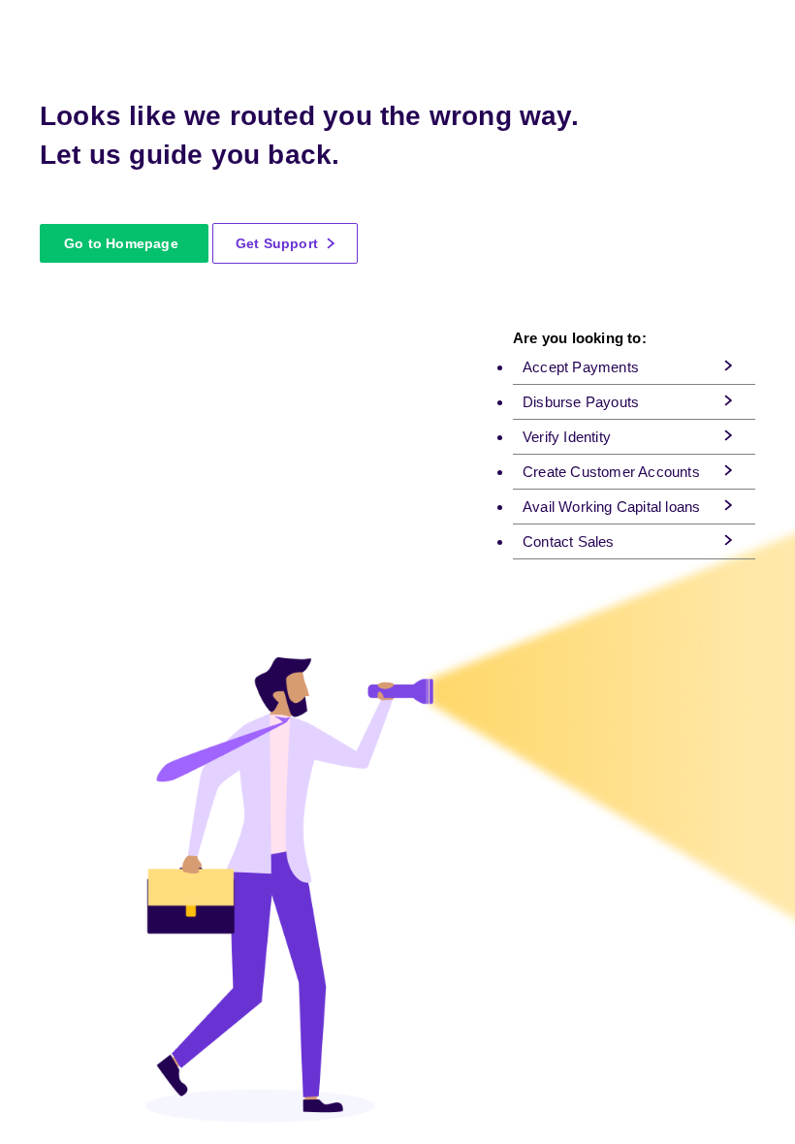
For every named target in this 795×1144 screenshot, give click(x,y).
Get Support (279, 243)
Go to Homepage (121, 243)
